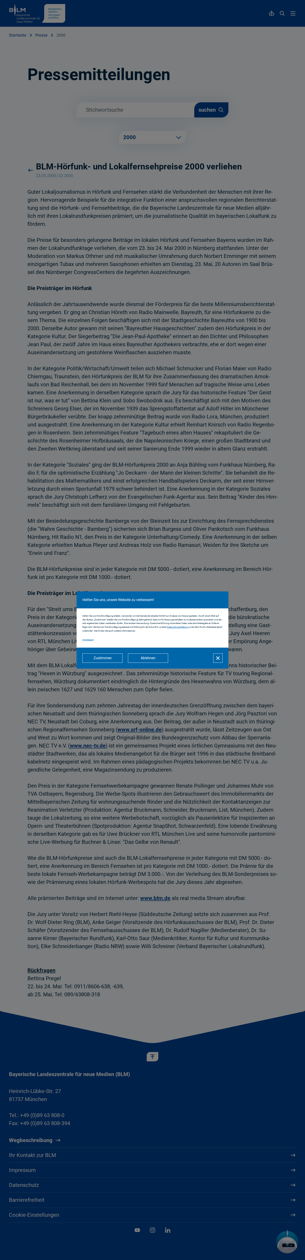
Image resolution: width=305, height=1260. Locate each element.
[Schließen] (218, 658)
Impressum (88, 639)
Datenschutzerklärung (178, 627)
